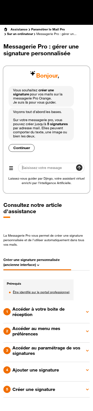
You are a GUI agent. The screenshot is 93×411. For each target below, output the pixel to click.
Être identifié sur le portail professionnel (41, 292)
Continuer (21, 147)
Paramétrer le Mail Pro (48, 29)
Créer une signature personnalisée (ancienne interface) (31, 262)
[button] (46, 312)
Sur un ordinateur (20, 34)
